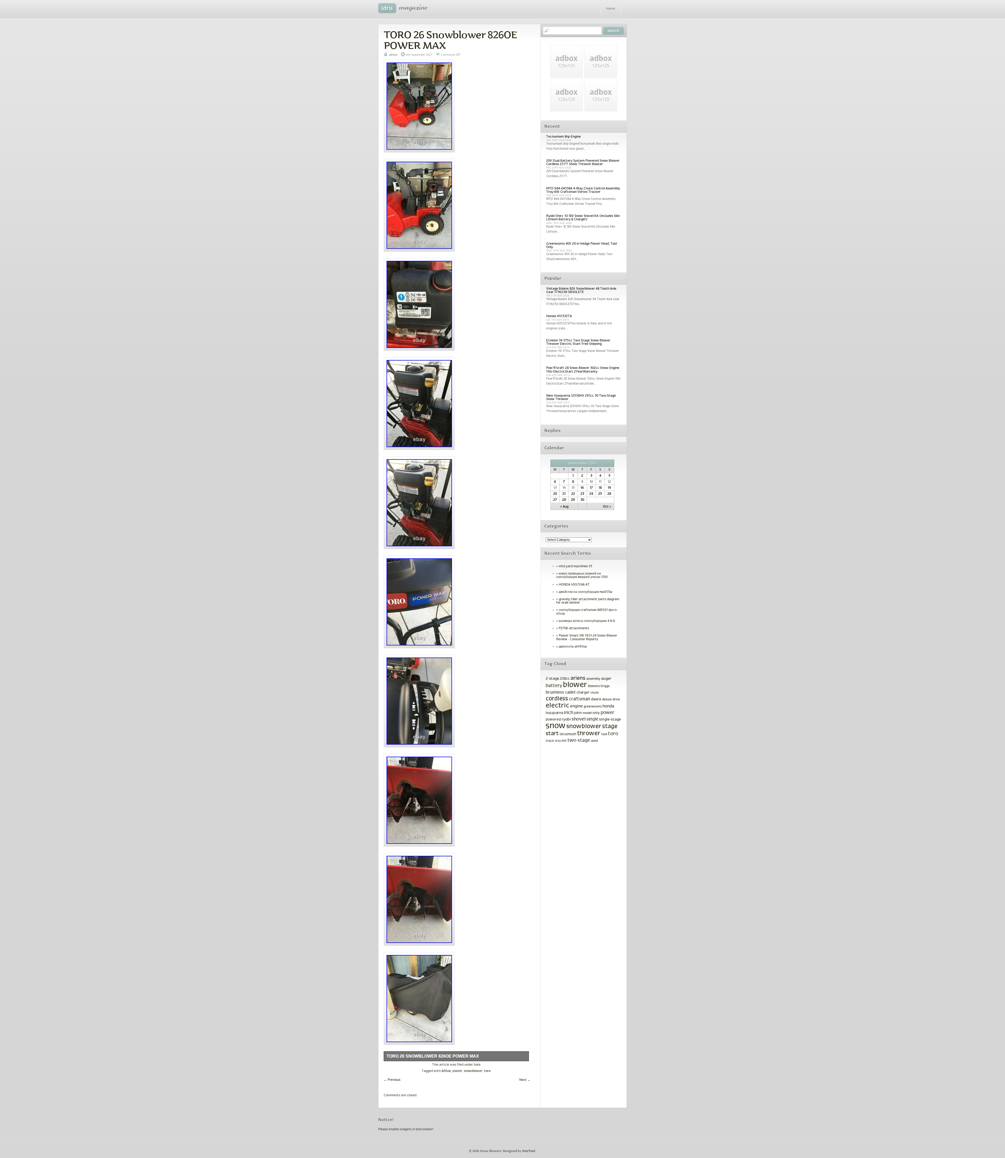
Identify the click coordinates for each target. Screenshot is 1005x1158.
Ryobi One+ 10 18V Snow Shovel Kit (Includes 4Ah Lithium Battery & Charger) (583, 218)
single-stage (610, 719)
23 (582, 494)
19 (609, 488)
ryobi (566, 719)
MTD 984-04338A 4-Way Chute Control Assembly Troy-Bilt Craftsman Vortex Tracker (583, 190)
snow (556, 726)
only (596, 713)
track (550, 741)
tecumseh (568, 734)
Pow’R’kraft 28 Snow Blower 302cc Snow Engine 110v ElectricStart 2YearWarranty (582, 370)
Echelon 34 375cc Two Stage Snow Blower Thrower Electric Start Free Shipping (578, 342)
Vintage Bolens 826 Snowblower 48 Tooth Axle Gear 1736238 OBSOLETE (581, 290)
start (552, 734)
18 (600, 488)
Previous (392, 1080)
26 (609, 494)
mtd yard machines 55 (575, 566)
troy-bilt (561, 741)
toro (477, 1064)
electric (557, 706)
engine (576, 706)
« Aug (564, 506)
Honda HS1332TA (559, 316)
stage (609, 726)
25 (600, 494)
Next (525, 1080)
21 (564, 494)
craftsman (579, 699)
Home (610, 8)
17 (591, 488)
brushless (555, 692)
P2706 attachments (574, 628)
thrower (588, 734)
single (592, 719)
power (457, 1071)
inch (568, 713)
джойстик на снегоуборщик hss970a (585, 592)
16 (582, 488)
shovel (579, 719)
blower (575, 685)
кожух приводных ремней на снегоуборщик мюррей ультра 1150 (581, 575)
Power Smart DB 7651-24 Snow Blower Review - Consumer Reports (586, 637)
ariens (578, 678)
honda (608, 706)
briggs (605, 686)
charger (583, 692)
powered (553, 719)
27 (555, 500)
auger (606, 679)
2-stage (552, 679)
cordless (557, 699)
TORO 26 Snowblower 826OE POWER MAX (450, 40)
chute (594, 693)
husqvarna (554, 713)
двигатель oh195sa (573, 646)
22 (573, 494)
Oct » (607, 506)
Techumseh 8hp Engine (563, 136)
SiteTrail (528, 1151)
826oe (446, 1071)
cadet (570, 692)
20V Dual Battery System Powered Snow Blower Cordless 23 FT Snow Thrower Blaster (582, 162)
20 (555, 494)
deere (596, 699)
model (587, 713)
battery (554, 686)
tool (604, 734)
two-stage (578, 740)
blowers (594, 686)
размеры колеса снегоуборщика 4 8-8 (587, 621)
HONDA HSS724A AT (574, 584)
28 (564, 500)
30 (582, 500)
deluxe (607, 699)
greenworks (593, 706)
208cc (565, 679)
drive (616, 699)
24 (591, 494)
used (594, 741)
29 (573, 500)
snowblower (473, 1071)
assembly (593, 679)
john (578, 713)
